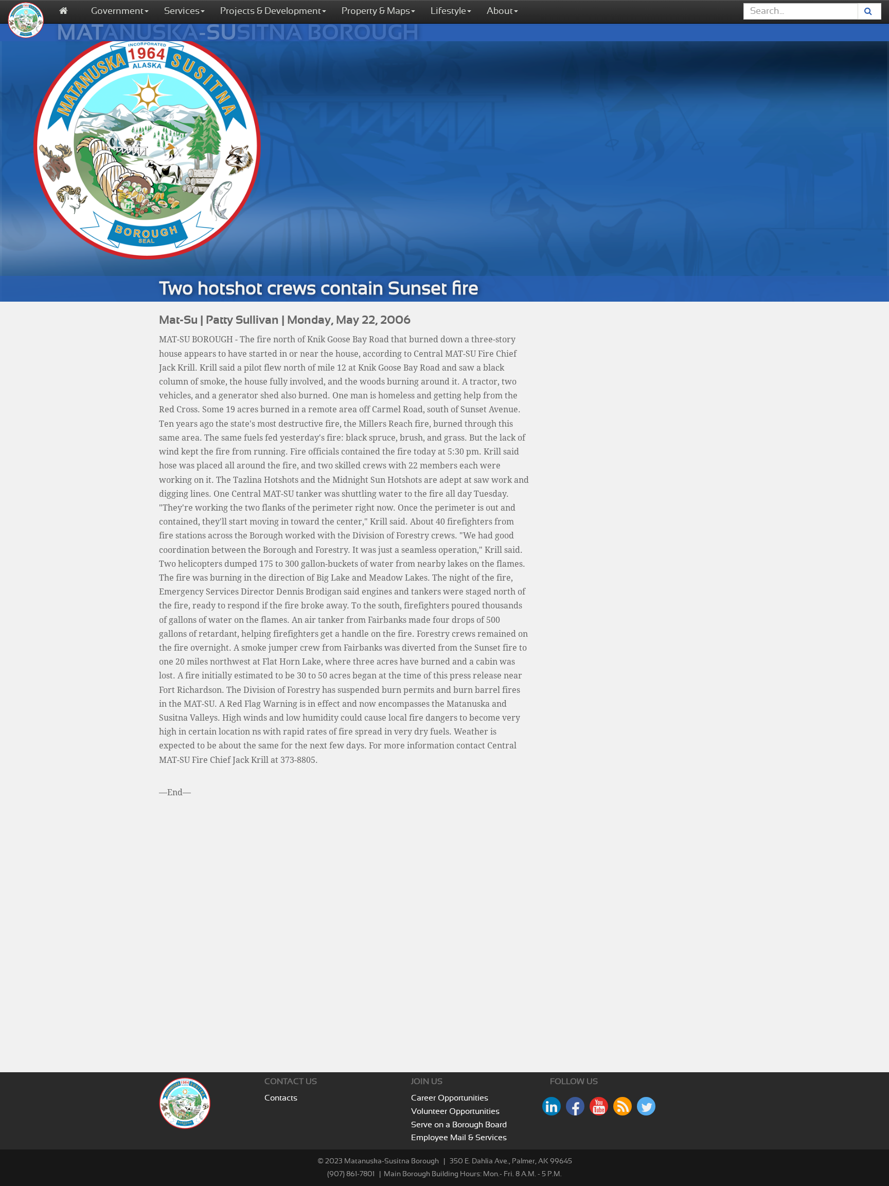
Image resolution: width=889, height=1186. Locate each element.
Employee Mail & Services (459, 1137)
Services (182, 11)
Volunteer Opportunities (455, 1111)
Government (117, 11)
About (500, 11)
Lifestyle (448, 11)
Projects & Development (270, 11)
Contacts (280, 1098)
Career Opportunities (449, 1098)
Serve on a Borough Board (459, 1125)
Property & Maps (376, 11)
